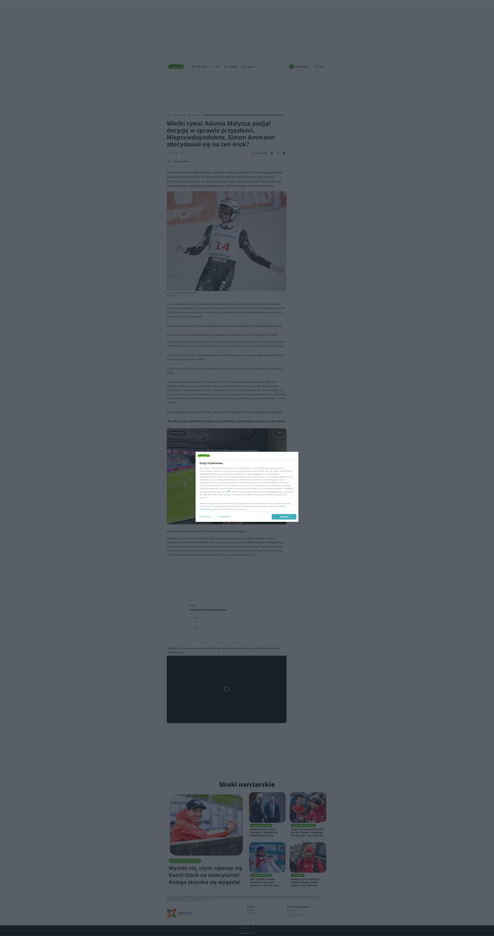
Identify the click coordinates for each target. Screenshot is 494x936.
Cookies (214, 509)
